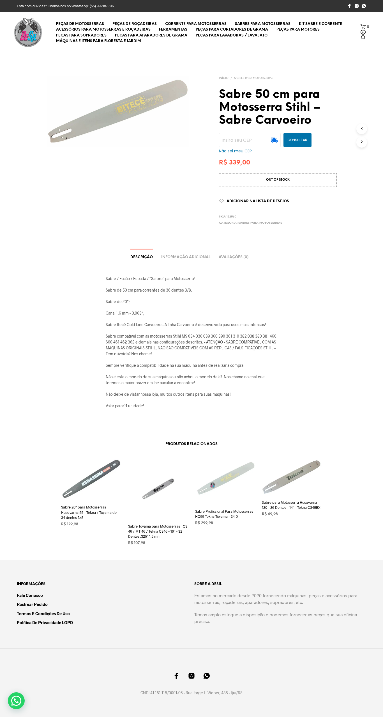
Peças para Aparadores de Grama (151, 35)
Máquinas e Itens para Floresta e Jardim (98, 41)
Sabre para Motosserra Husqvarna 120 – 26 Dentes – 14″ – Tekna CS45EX (291, 505)
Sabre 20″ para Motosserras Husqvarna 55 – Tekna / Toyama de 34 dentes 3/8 (89, 512)
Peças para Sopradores (81, 35)
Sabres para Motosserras (262, 24)
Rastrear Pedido (32, 604)
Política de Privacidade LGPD (45, 622)
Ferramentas (173, 29)
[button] (365, 26)
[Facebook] (349, 6)
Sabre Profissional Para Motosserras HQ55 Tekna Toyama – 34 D (224, 514)
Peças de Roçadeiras (134, 24)
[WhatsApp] (364, 6)
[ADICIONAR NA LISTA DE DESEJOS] (91, 489)
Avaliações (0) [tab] (233, 257)
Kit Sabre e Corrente (320, 24)
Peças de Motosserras (80, 24)
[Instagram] (356, 6)
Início (224, 78)
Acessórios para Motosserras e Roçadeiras (103, 29)
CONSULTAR (297, 140)
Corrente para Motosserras (196, 24)
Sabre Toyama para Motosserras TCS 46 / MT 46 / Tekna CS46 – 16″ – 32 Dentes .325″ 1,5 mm (157, 531)
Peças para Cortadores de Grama (232, 29)
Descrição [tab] (141, 257)
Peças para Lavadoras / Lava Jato (231, 35)
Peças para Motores (298, 29)
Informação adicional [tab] (185, 257)
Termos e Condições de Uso (43, 613)
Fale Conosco (30, 595)
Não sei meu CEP (235, 151)
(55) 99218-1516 (102, 6)
